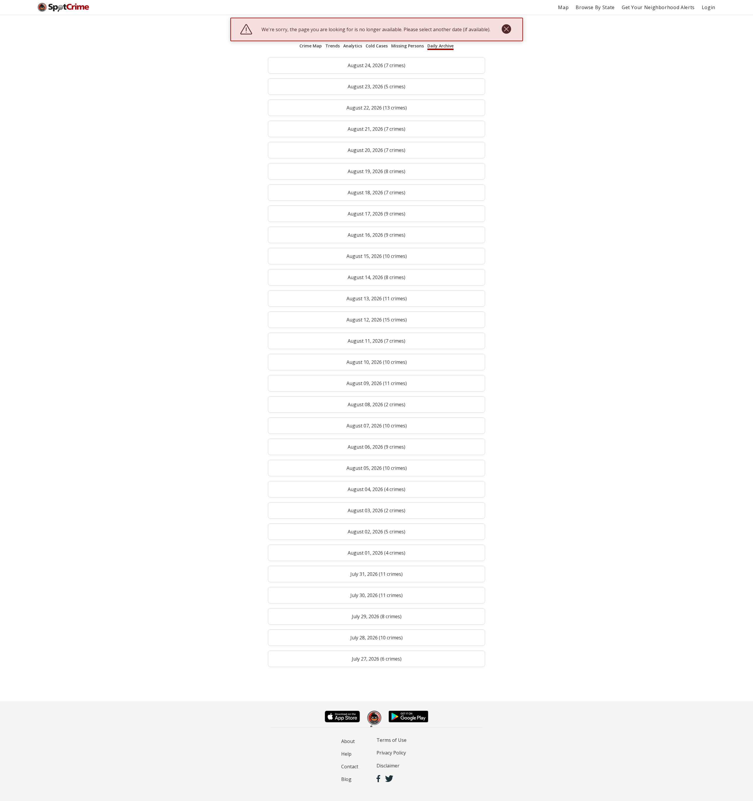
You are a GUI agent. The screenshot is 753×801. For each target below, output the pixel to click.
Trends (332, 46)
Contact (349, 766)
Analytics (352, 46)
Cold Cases (377, 46)
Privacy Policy (391, 752)
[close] (506, 29)
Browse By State (595, 7)
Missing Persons (407, 46)
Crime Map (310, 46)
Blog (346, 779)
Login (708, 7)
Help (346, 754)
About (348, 741)
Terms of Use (391, 740)
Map (563, 7)
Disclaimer (387, 765)
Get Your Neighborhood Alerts (658, 7)
